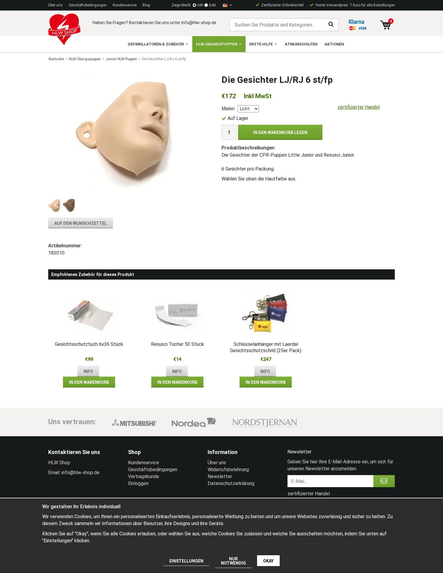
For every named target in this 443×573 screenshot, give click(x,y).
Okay (268, 561)
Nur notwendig (233, 560)
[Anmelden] (384, 481)
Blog (146, 5)
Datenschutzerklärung (231, 483)
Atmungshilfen (301, 44)
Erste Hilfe (261, 44)
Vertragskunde (143, 476)
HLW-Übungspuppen (216, 44)
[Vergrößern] (126, 131)
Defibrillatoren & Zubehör (156, 44)
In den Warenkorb (89, 382)
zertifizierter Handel (359, 107)
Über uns (55, 5)
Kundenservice (125, 5)
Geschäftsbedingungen (88, 5)
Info (88, 371)
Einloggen (138, 483)
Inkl (200, 5)
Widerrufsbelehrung (228, 469)
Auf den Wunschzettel (80, 223)
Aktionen (334, 44)
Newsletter (220, 476)
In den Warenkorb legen (280, 132)
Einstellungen (186, 561)
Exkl (212, 5)
